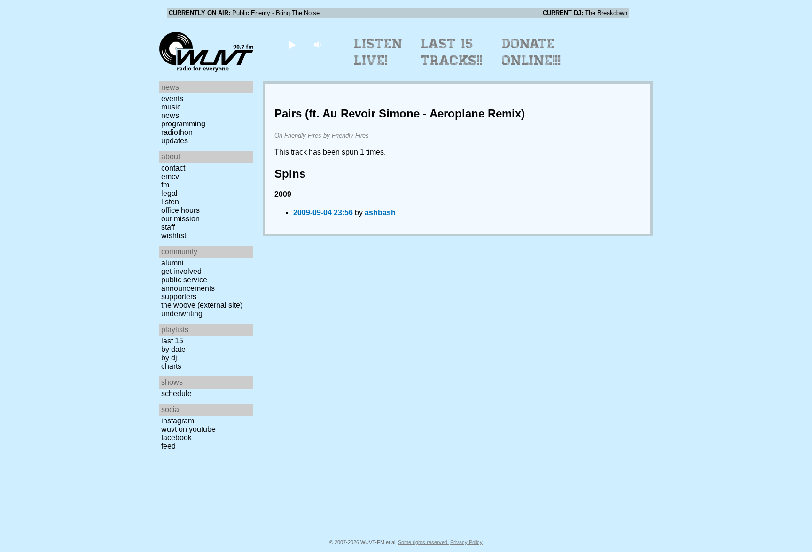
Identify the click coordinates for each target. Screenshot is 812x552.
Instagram (177, 421)
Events (172, 98)
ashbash (380, 213)
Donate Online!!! (531, 52)
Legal (169, 193)
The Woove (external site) (201, 305)
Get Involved (181, 271)
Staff (168, 227)
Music (171, 107)
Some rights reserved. (423, 542)
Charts (171, 366)
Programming (183, 124)
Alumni (172, 263)
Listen (170, 202)
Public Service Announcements (188, 284)
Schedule (176, 393)
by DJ (169, 358)
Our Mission (180, 219)
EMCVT (171, 176)
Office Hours (180, 210)
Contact (173, 168)
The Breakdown (606, 12)
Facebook (176, 438)
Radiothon (177, 132)
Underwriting (182, 314)
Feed (168, 446)
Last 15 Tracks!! (452, 52)
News (170, 115)
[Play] (291, 44)
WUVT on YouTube (188, 429)
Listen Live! (378, 52)
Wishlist (173, 236)
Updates (174, 141)
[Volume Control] (318, 44)
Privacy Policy (466, 542)
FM (165, 185)
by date (173, 349)
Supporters (178, 297)
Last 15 (172, 341)
